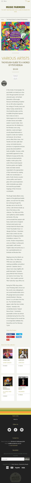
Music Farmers (15, 464)
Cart (28, 1)
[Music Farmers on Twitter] (9, 430)
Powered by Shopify (23, 464)
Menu (5, 1)
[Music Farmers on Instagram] (22, 430)
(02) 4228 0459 (13, 445)
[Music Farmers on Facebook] (15, 430)
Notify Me (4, 83)
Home (2, 19)
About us (15, 419)
